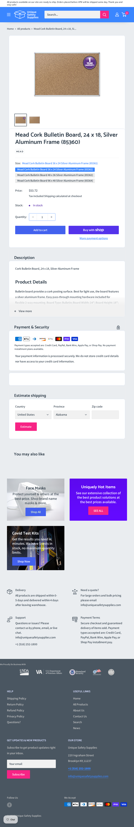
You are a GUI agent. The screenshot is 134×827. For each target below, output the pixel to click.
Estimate (26, 427)
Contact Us (80, 716)
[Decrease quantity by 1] (33, 217)
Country (20, 406)
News (76, 728)
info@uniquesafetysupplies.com (88, 776)
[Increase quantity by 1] (51, 217)
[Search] (104, 14)
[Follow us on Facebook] (9, 804)
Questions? (14, 722)
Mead (19, 152)
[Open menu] (8, 14)
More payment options (94, 238)
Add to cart (40, 230)
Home (10, 28)
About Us (78, 710)
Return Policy (15, 704)
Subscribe (18, 774)
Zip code (97, 406)
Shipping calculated (56, 196)
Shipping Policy (16, 698)
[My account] (117, 14)
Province (59, 406)
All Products (80, 704)
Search (77, 722)
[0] (124, 14)
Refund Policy (15, 710)
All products (23, 28)
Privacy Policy (15, 716)
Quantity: (21, 217)
